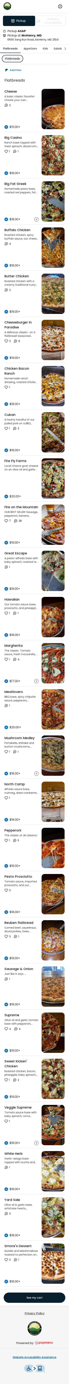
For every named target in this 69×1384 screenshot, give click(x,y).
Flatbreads (12, 58)
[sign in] (60, 6)
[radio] (19, 21)
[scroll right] (65, 49)
